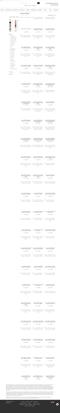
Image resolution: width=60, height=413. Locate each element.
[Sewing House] (9, 63)
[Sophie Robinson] (9, 65)
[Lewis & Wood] (9, 50)
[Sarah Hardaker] (9, 61)
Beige (12, 20)
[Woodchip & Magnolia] (9, 68)
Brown (12, 25)
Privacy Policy (35, 401)
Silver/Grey (18, 27)
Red (17, 25)
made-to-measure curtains (35, 397)
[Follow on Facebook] (51, 402)
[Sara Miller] (9, 60)
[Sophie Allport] (9, 64)
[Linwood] (9, 51)
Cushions (26, 404)
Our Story (23, 401)
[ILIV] (9, 46)
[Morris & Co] (9, 53)
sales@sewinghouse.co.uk (53, 3)
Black (12, 22)
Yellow (18, 30)
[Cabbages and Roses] (9, 37)
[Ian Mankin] (9, 45)
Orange (18, 20)
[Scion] (9, 62)
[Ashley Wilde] (9, 35)
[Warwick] (9, 67)
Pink (17, 22)
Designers (30, 404)
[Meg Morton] (9, 52)
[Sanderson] (9, 59)
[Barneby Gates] (9, 36)
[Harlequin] (9, 44)
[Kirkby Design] (9, 48)
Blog (39, 404)
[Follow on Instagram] (53, 402)
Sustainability (35, 404)
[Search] (38, 3)
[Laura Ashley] (9, 49)
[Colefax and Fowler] (9, 38)
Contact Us (27, 401)
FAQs (31, 401)
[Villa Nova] (9, 66)
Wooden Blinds (21, 404)
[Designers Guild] (9, 39)
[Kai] (9, 47)
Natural (12, 30)
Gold (12, 27)
